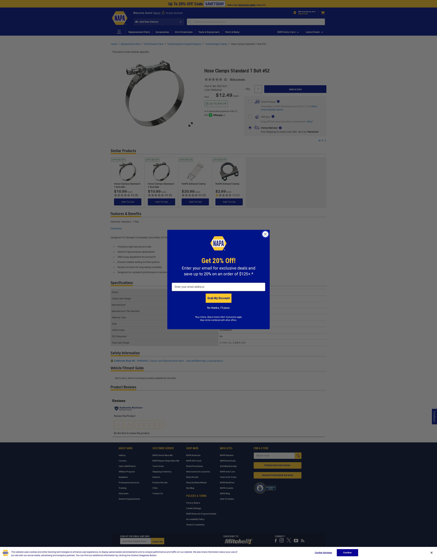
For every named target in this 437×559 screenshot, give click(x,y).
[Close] (431, 552)
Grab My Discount (218, 298)
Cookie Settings (323, 552)
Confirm (347, 552)
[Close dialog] (265, 234)
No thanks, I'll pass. (218, 307)
